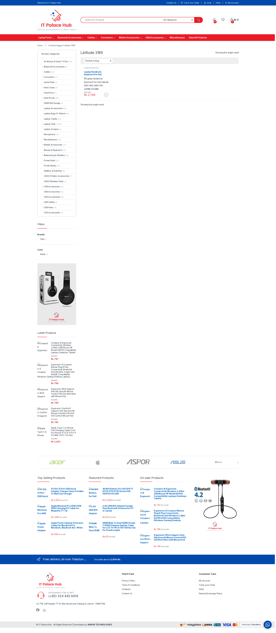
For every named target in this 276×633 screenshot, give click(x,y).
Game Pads (50, 82)
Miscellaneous (177, 37)
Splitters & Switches (54, 171)
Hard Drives (51, 98)
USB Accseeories (54, 197)
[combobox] (121, 20)
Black (42, 254)
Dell (42, 239)
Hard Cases (51, 87)
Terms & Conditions (131, 585)
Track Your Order (191, 3)
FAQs (218, 3)
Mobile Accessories (129, 37)
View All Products (198, 37)
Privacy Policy (128, 580)
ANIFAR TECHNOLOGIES (100, 624)
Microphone (51, 134)
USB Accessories (154, 37)
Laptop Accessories (55, 108)
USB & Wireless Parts (55, 181)
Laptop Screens (52, 129)
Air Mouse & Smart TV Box (58, 61)
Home (39, 45)
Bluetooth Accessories (69, 37)
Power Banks (52, 165)
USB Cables (50, 202)
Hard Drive (50, 92)
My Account (233, 3)
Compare (126, 589)
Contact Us (171, 3)
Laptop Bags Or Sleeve (56, 113)
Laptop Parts (44, 37)
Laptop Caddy (52, 119)
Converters (107, 37)
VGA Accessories (53, 212)
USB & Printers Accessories (58, 176)
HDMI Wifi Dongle (53, 103)
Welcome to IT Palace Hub (49, 3)
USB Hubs (50, 207)
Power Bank (51, 160)
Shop (209, 3)
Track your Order (207, 585)
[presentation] (238, 463)
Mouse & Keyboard (55, 150)
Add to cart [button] (106, 94)
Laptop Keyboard (91, 68)
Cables (91, 37)
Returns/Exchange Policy (210, 593)
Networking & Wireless (56, 155)
